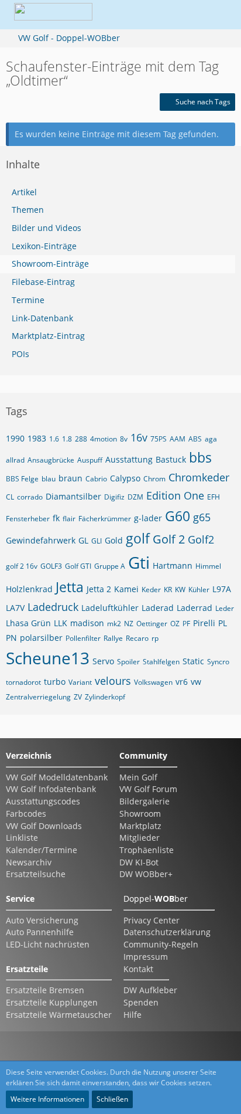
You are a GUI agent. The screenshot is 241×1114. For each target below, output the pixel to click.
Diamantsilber (73, 496)
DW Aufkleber (150, 990)
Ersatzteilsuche (36, 873)
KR (168, 590)
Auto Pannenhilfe (40, 932)
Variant (80, 682)
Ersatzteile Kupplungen (52, 1002)
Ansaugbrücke (50, 460)
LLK (60, 623)
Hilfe (132, 1014)
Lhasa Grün (28, 623)
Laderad (158, 607)
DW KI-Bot (139, 862)
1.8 (67, 439)
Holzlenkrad (29, 589)
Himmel (208, 566)
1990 (15, 438)
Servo (103, 661)
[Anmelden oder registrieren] (185, 14)
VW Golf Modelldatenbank (57, 777)
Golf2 (201, 539)
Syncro (218, 662)
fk (56, 518)
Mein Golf (138, 777)
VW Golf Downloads (44, 825)
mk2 (114, 624)
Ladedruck (52, 607)
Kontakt (138, 968)
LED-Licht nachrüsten (47, 944)
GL (83, 540)
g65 (202, 517)
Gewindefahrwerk (40, 540)
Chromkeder (198, 477)
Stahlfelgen (161, 662)
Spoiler (128, 662)
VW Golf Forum (148, 788)
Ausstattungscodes (43, 801)
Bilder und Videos (46, 227)
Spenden (141, 1002)
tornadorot (23, 682)
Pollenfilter (83, 638)
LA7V (15, 607)
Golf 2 (169, 539)
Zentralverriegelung (38, 697)
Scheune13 (47, 658)
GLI (96, 541)
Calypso (125, 478)
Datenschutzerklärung (167, 932)
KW (180, 590)
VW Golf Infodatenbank (51, 788)
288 (81, 439)
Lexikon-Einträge (44, 246)
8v (124, 439)
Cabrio (96, 479)
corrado (30, 497)
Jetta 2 (99, 589)
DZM (135, 497)
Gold (114, 540)
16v (138, 437)
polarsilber (41, 637)
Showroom (140, 813)
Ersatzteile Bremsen (45, 990)
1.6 (54, 439)
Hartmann (172, 565)
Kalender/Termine (41, 849)
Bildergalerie (144, 801)
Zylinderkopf (105, 697)
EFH (213, 497)
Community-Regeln (160, 944)
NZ (128, 624)
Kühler (198, 590)
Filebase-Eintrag (43, 281)
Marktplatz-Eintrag (48, 335)
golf (138, 538)
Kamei (126, 589)
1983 (36, 438)
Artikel (24, 192)
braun (70, 478)
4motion (103, 439)
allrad (15, 460)
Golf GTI (78, 566)
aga (211, 439)
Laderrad (194, 607)
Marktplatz (140, 825)
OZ (175, 624)
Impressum (145, 956)
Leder (224, 608)
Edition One (175, 495)
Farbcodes (26, 813)
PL (222, 623)
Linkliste (22, 837)
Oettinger (151, 624)
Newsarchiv (28, 862)
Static (193, 661)
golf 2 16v (21, 566)
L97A (221, 589)
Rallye (113, 638)
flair (69, 519)
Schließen (112, 1099)
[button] (155, 14)
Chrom (154, 479)
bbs (200, 457)
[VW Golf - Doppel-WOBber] (53, 14)
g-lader (148, 518)
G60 (177, 516)
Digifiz (114, 497)
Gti (139, 562)
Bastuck (171, 459)
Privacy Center (151, 920)
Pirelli (204, 623)
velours (113, 681)
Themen (28, 209)
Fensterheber (28, 519)
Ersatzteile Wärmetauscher (59, 1014)
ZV (78, 697)
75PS (158, 439)
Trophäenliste (146, 849)
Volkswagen (153, 682)
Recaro (137, 638)
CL (10, 497)
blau (49, 479)
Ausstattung (129, 459)
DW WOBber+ (146, 873)
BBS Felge (22, 479)
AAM (177, 439)
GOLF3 (51, 566)
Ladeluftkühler (110, 607)
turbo (55, 681)
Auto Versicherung (42, 920)
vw (196, 681)
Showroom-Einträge (50, 263)
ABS (195, 439)
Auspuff (89, 460)
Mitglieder (139, 837)
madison (87, 623)
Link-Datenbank (42, 318)
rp (155, 638)
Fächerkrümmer (104, 519)
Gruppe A (109, 566)
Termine (28, 299)
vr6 (181, 681)
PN (11, 637)
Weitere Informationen (47, 1099)
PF (186, 624)
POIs (20, 353)
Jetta (70, 587)
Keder (151, 590)
